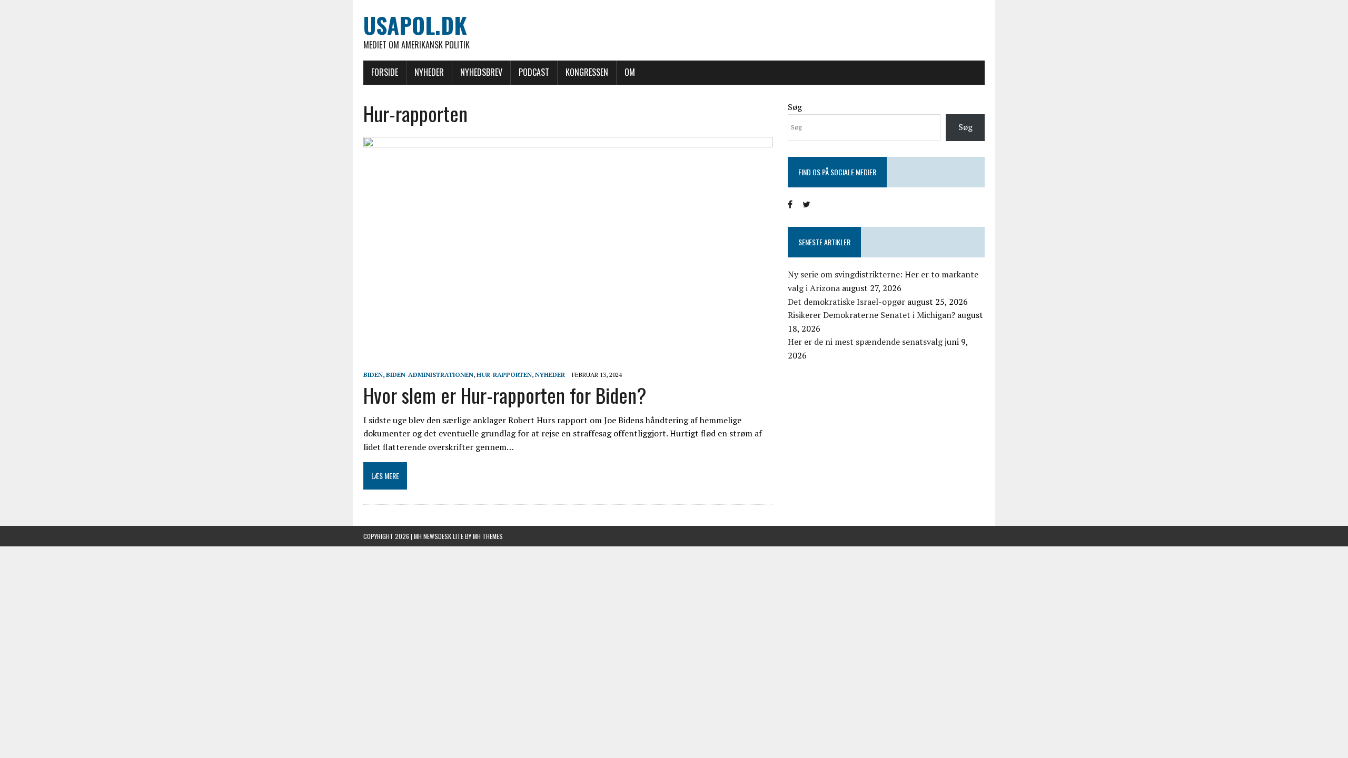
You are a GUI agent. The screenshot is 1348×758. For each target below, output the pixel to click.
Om (630, 72)
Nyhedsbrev (481, 72)
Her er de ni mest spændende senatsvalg (865, 341)
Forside (384, 72)
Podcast (534, 72)
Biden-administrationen (429, 374)
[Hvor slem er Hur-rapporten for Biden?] (567, 360)
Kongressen (587, 72)
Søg (795, 107)
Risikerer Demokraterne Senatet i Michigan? (871, 315)
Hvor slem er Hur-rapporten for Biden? (505, 395)
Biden (373, 374)
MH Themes (488, 536)
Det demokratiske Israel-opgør (846, 301)
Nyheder (429, 72)
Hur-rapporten (504, 374)
